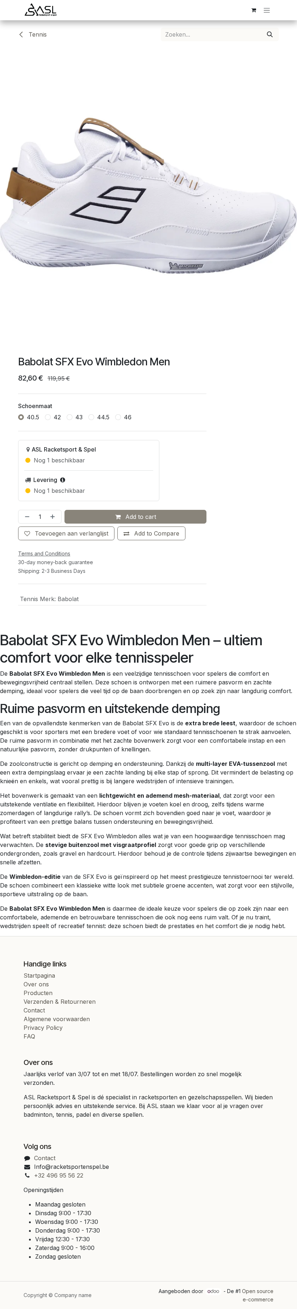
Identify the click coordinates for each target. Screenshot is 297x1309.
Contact (34, 1010)
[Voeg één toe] (54, 516)
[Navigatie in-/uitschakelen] (266, 10)
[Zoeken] (270, 34)
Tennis (37, 34)
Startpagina (39, 975)
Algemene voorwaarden (57, 1019)
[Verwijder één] (25, 516)
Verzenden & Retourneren (60, 1001)
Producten (38, 993)
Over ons (36, 984)
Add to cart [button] (140, 516)
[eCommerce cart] (253, 10)
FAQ (29, 1036)
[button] (151, 533)
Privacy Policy (43, 1027)
